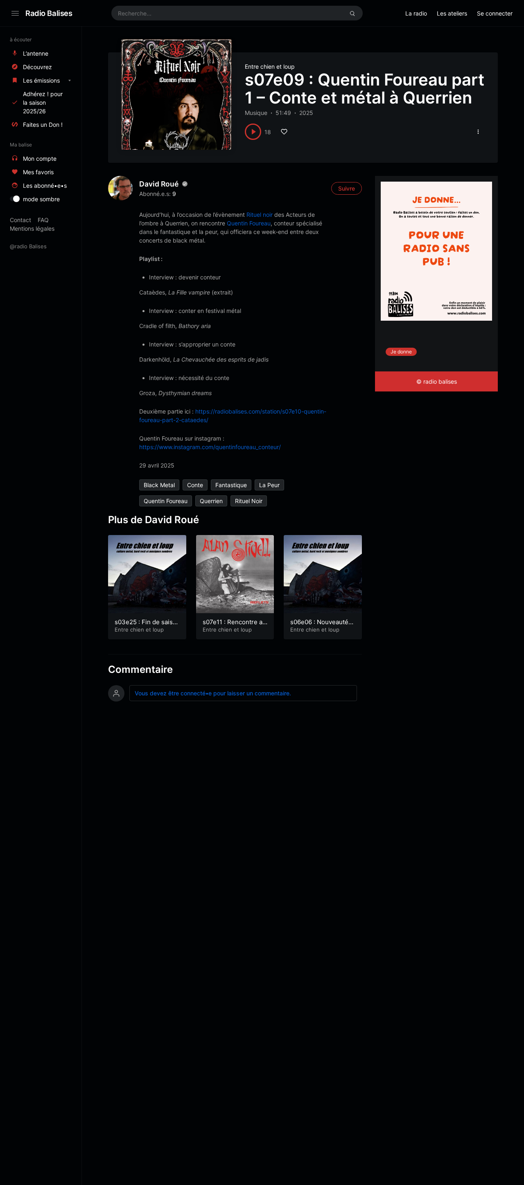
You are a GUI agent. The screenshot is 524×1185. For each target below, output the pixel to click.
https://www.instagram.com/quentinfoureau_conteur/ (210, 446)
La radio (416, 13)
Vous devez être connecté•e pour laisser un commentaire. (213, 693)
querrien (211, 500)
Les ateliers (452, 13)
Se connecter (495, 13)
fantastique (231, 484)
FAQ (43, 219)
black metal (159, 484)
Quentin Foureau (249, 223)
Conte (195, 484)
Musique (256, 112)
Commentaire (140, 669)
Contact (20, 219)
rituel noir (248, 500)
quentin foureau (165, 500)
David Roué (158, 184)
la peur (269, 484)
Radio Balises (48, 13)
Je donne (401, 352)
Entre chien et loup (270, 66)
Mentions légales (32, 228)
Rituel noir (260, 214)
